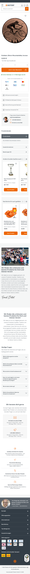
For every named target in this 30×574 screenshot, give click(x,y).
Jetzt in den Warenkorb (15, 70)
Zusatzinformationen (8, 147)
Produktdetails (6, 136)
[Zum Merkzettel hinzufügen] (25, 15)
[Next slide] (26, 159)
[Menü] (2, 5)
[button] (15, 357)
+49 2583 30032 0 (16, 120)
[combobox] (13, 9)
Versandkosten (15, 569)
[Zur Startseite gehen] (10, 5)
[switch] (26, 561)
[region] (15, 32)
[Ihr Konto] (22, 5)
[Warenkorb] (27, 5)
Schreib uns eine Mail (17, 122)
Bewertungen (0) (7, 152)
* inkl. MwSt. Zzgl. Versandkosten (8, 60)
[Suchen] (27, 9)
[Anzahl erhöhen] (27, 65)
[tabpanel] (15, 139)
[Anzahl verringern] (3, 65)
